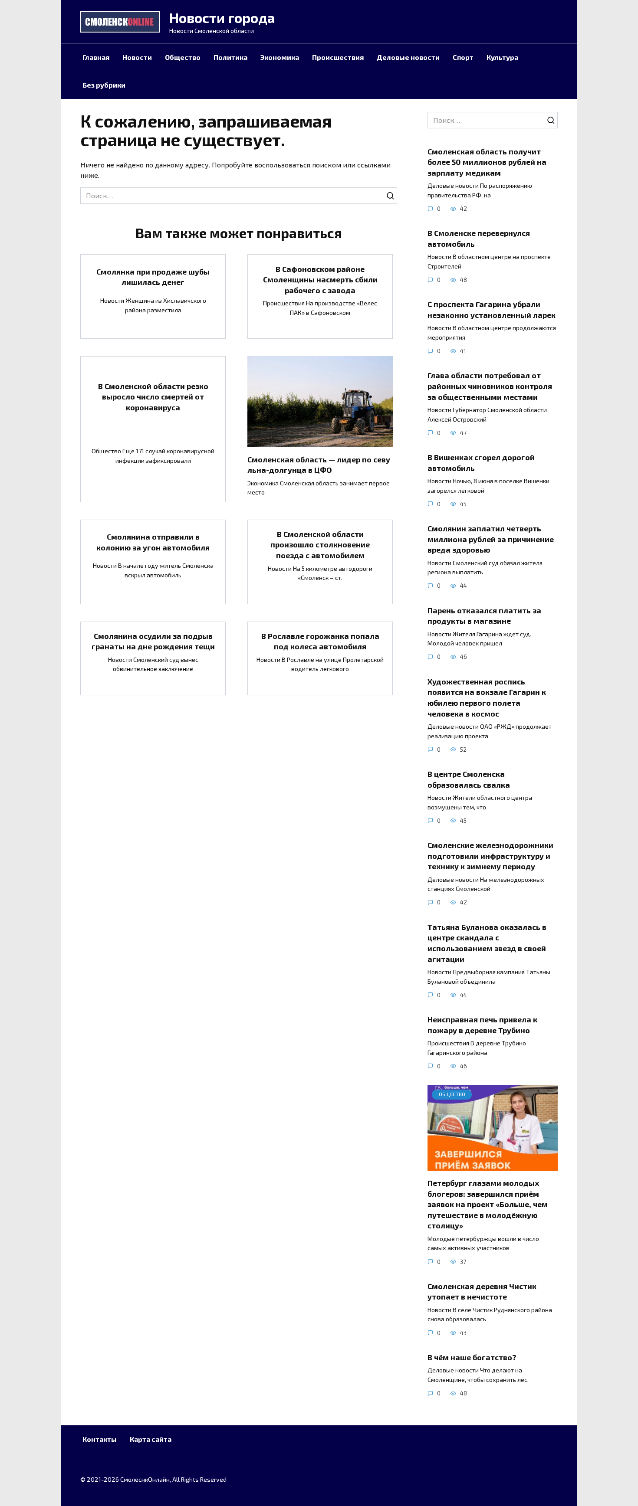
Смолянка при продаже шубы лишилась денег (153, 276)
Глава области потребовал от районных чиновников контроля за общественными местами (490, 385)
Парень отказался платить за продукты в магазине (484, 615)
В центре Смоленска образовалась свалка (469, 779)
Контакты (99, 1439)
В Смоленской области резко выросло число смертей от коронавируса (153, 396)
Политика (230, 57)
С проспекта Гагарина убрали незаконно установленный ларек (492, 309)
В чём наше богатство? (473, 1357)
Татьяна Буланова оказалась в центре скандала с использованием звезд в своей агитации (487, 942)
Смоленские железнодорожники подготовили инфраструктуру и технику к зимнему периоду (490, 855)
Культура (502, 57)
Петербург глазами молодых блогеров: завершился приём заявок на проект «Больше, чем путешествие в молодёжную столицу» (488, 1204)
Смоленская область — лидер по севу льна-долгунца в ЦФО (318, 465)
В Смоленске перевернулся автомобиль (479, 238)
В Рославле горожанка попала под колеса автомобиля (320, 641)
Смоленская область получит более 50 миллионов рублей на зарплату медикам (487, 161)
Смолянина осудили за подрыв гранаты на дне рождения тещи (153, 641)
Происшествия (338, 57)
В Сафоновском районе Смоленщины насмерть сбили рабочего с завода (320, 279)
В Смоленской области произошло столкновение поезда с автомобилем (320, 544)
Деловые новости (408, 57)
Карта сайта (150, 1439)
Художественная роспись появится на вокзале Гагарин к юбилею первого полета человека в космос (487, 697)
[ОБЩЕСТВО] (493, 1165)
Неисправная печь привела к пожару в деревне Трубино (482, 1025)
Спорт (463, 57)
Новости (137, 57)
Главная (95, 57)
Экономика (279, 57)
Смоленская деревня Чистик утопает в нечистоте (482, 1291)
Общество (183, 57)
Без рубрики (103, 85)
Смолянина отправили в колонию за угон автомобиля (153, 542)
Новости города (222, 17)
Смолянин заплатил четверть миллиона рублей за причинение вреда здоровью (491, 539)
